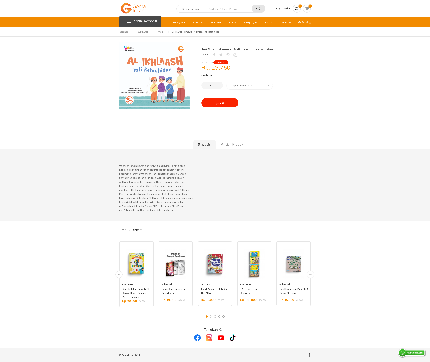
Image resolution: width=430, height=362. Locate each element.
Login (278, 8)
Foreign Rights (250, 22)
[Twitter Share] (221, 54)
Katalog (306, 22)
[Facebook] (197, 337)
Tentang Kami (179, 22)
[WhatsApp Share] (227, 54)
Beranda (124, 31)
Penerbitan (198, 22)
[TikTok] (232, 337)
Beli (222, 103)
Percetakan (216, 22)
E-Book (232, 22)
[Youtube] (221, 337)
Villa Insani (269, 22)
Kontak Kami (287, 22)
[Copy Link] (235, 54)
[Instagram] (209, 337)
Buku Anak (143, 31)
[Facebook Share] (214, 54)
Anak (160, 31)
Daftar (287, 8)
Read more (207, 75)
